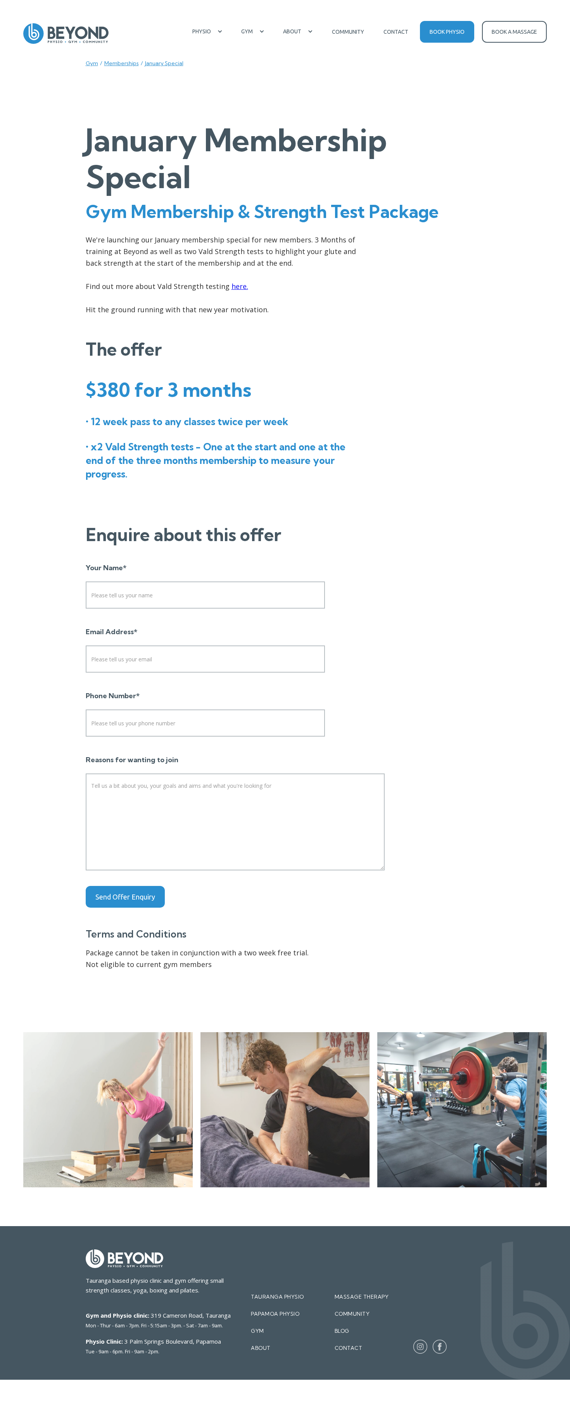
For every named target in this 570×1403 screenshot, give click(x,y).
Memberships (121, 63)
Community (348, 32)
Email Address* (111, 632)
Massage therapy (362, 1297)
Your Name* (106, 568)
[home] (66, 33)
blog (342, 1331)
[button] (207, 31)
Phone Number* (113, 696)
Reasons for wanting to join (132, 760)
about (261, 1348)
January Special (164, 63)
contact (349, 1348)
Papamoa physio (275, 1314)
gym (257, 1331)
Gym (92, 63)
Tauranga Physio (277, 1297)
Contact (395, 32)
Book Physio (447, 32)
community (352, 1314)
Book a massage (514, 32)
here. (239, 286)
